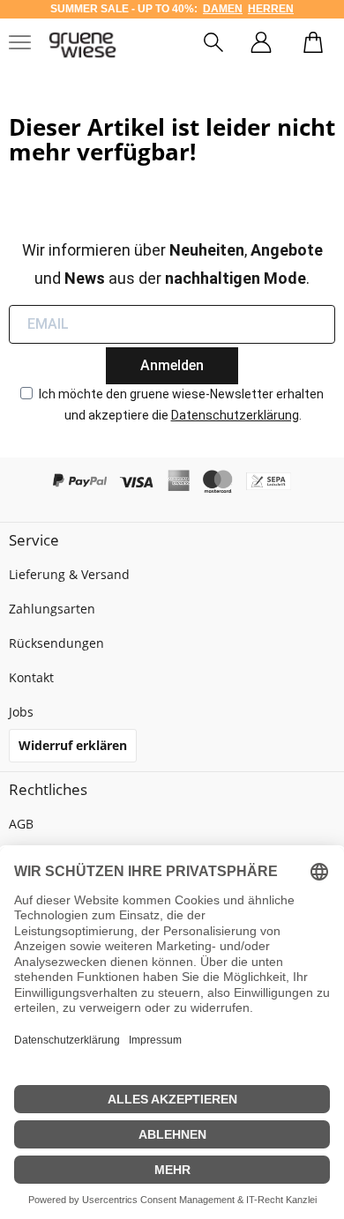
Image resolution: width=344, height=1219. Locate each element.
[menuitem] (213, 45)
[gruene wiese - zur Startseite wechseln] (82, 45)
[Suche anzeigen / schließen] (213, 45)
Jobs (21, 711)
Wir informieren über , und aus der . (172, 264)
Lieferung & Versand (69, 574)
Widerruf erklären (73, 745)
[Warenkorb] (313, 45)
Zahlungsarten (52, 608)
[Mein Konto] (261, 45)
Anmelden (172, 365)
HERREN (271, 9)
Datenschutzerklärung (235, 415)
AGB (21, 823)
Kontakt (31, 677)
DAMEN (223, 9)
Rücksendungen (56, 643)
